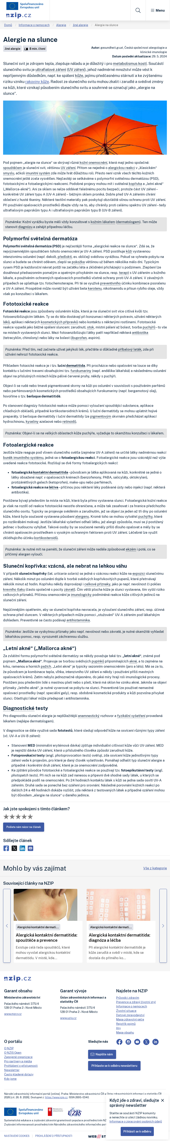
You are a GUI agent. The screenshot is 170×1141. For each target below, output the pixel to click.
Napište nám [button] (104, 1054)
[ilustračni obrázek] (45, 905)
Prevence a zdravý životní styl (136, 1002)
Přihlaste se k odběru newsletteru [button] (114, 1065)
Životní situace (126, 1010)
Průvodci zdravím (127, 997)
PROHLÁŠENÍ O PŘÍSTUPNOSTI (53, 1135)
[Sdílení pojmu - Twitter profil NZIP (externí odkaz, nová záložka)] (15, 848)
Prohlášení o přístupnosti (21, 1065)
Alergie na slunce (106, 25)
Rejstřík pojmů (126, 1024)
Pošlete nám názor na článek (23, 827)
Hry (118, 1028)
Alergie (61, 25)
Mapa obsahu (125, 1032)
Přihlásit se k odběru (137, 1131)
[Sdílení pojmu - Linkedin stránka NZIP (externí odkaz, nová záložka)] (23, 848)
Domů (8, 25)
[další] (163, 926)
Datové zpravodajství (130, 1015)
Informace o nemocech (34, 25)
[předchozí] (7, 926)
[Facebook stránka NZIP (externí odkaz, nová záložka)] (119, 1042)
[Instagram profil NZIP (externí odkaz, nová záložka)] (128, 1042)
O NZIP (9, 1048)
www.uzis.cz (68, 1018)
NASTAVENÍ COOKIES (16, 1136)
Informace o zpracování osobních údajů (135, 1121)
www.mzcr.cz (13, 1014)
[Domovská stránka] (25, 6)
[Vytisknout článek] (31, 848)
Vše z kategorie (155, 868)
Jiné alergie (80, 25)
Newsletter (11, 1070)
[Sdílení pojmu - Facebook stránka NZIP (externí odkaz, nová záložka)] (7, 848)
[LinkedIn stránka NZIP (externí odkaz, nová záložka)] (155, 1042)
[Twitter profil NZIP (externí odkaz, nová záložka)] (146, 1042)
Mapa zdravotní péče (130, 1019)
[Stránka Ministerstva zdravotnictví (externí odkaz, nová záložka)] (55, 1112)
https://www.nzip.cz (56, 1097)
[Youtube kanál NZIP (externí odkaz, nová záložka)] (137, 1042)
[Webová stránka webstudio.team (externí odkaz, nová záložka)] (101, 1136)
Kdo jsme (10, 1078)
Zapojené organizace (18, 1057)
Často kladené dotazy (18, 1074)
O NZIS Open (12, 1052)
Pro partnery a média (18, 1061)
